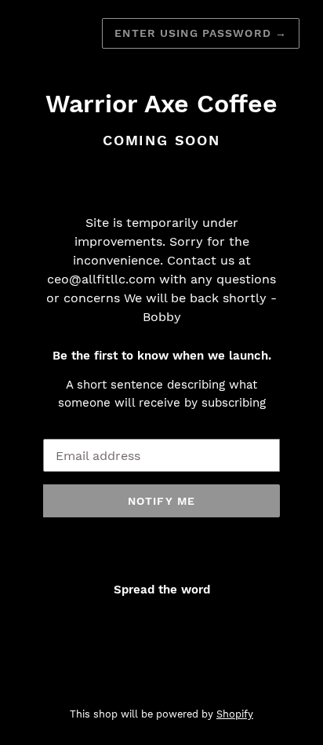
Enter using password (200, 33)
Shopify (234, 714)
